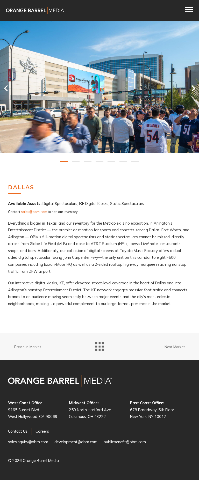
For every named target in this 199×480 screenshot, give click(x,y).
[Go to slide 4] (99, 161)
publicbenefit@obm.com (125, 441)
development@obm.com (75, 441)
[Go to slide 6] (123, 161)
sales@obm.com (34, 212)
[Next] (194, 88)
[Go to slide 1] (64, 161)
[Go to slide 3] (87, 161)
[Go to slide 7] (135, 161)
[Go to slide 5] (111, 161)
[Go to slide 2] (76, 161)
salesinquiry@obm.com (28, 441)
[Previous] (4, 88)
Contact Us (17, 431)
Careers (42, 431)
